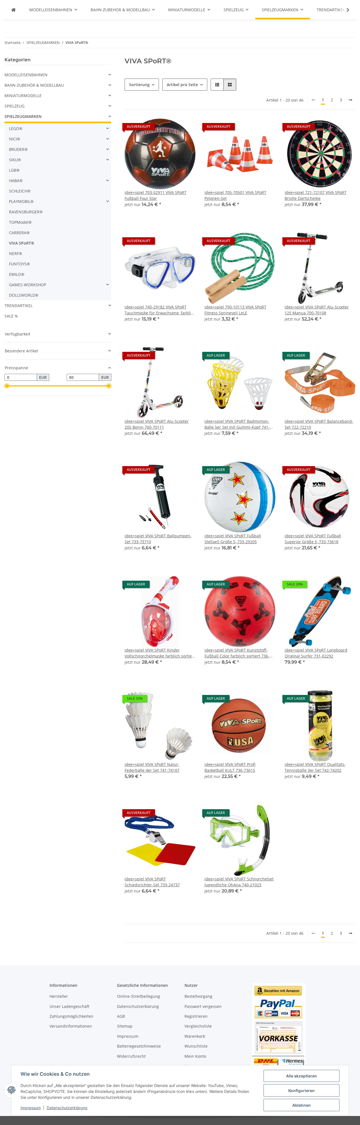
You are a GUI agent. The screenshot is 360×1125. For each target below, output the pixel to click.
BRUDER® (18, 149)
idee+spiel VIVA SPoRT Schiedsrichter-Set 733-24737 (152, 881)
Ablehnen (301, 1105)
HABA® (16, 180)
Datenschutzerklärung (67, 1107)
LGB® (14, 170)
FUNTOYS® (19, 264)
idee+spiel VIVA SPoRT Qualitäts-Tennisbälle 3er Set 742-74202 (315, 767)
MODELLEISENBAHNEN (26, 74)
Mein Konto (195, 1056)
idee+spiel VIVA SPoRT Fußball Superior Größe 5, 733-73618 (313, 538)
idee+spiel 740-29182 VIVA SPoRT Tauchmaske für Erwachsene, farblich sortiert (160, 310)
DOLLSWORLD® (24, 295)
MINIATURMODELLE (23, 95)
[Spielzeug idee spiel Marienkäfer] (13, 9)
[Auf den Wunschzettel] (186, 128)
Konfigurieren (301, 1090)
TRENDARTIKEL (18, 305)
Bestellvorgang (198, 996)
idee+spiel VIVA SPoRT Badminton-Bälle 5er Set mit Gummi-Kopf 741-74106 (237, 424)
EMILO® (16, 274)
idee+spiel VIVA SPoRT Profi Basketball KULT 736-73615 (229, 767)
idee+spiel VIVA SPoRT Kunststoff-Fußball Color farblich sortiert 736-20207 (236, 653)
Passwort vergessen (203, 1006)
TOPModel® (20, 222)
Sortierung (139, 84)
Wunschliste (196, 1046)
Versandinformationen (71, 1026)
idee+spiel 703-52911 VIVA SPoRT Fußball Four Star (155, 195)
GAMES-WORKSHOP (27, 284)
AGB (121, 1016)
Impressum (31, 1107)
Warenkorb (194, 1036)
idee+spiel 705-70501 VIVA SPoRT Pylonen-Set (235, 195)
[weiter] (350, 100)
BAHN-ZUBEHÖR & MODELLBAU (34, 85)
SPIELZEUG (14, 106)
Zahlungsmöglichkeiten (71, 1016)
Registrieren (196, 1016)
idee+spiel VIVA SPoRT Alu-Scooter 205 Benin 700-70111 (157, 424)
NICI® (14, 139)
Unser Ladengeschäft (69, 1006)
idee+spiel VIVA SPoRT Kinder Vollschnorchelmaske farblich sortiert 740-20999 (160, 653)
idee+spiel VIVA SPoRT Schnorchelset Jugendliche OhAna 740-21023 (239, 881)
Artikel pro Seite (182, 84)
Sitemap (124, 1026)
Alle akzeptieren (301, 1075)
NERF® (15, 253)
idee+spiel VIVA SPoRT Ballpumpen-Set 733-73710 (158, 538)
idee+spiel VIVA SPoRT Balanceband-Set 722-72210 (319, 424)
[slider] (6, 385)
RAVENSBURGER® (26, 211)
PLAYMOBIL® (21, 201)
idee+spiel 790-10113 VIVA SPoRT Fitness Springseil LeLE (235, 310)
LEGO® (15, 128)
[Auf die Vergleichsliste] (171, 128)
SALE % (11, 316)
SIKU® (15, 159)
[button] (344, 9)
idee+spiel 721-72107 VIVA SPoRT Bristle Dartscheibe (315, 195)
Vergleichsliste (198, 1026)
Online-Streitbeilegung (138, 996)
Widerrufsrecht (131, 1056)
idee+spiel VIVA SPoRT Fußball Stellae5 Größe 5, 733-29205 (232, 538)
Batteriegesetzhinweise (139, 1046)
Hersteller (59, 996)
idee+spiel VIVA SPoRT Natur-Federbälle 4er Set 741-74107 (152, 767)
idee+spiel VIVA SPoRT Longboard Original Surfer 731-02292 (316, 653)
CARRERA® (19, 232)
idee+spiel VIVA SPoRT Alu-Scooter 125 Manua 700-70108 (317, 310)
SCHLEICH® (20, 191)
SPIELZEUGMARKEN (23, 116)
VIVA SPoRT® (21, 243)
